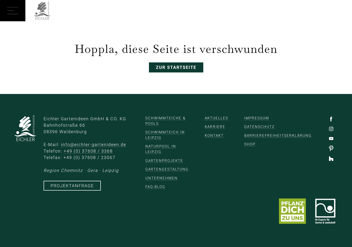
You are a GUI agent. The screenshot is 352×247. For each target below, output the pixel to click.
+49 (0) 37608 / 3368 (88, 151)
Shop (249, 144)
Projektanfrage (72, 185)
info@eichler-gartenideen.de (93, 144)
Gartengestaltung (166, 169)
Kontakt (214, 135)
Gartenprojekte (164, 161)
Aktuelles (216, 118)
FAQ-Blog (155, 187)
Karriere (215, 127)
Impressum (256, 118)
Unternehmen (161, 178)
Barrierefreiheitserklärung (278, 135)
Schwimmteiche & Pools (165, 121)
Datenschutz (259, 127)
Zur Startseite (176, 67)
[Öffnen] (12, 10)
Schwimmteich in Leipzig (165, 135)
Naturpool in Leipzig (160, 149)
